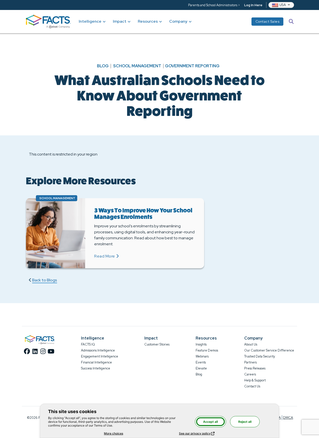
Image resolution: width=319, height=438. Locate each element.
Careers (250, 374)
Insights (201, 344)
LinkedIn (35, 351)
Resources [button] (148, 21)
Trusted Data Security (259, 356)
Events (201, 362)
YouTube (51, 351)
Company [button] (178, 21)
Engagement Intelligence (99, 356)
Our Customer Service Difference (269, 350)
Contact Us (252, 386)
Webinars (202, 356)
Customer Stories (156, 344)
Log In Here (253, 5)
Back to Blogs (44, 280)
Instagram (43, 351)
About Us (250, 344)
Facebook (27, 351)
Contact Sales (267, 21)
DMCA (288, 418)
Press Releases (254, 368)
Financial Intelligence (96, 362)
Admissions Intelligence (98, 350)
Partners (250, 362)
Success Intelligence (95, 368)
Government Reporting (192, 66)
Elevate (201, 368)
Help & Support (255, 380)
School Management (137, 66)
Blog (103, 66)
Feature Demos (207, 350)
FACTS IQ (88, 344)
